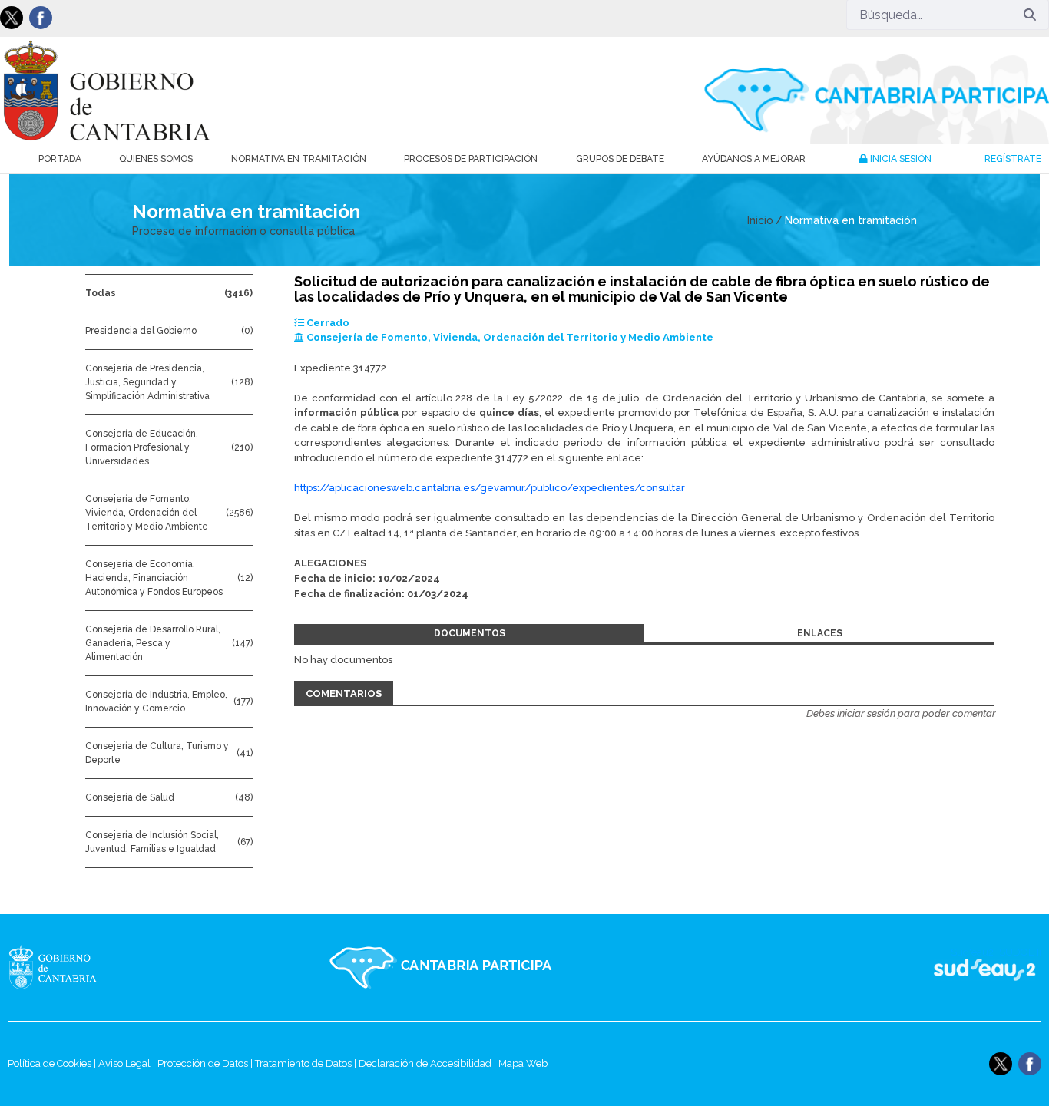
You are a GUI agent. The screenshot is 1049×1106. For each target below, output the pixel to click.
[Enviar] (1030, 14)
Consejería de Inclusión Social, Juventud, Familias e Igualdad (152, 842)
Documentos (469, 633)
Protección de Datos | (206, 1063)
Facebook (40, 17)
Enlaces (819, 633)
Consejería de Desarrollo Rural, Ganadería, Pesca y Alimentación (152, 643)
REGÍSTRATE (1012, 159)
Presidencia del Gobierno (141, 330)
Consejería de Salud (129, 797)
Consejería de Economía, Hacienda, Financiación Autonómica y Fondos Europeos (154, 578)
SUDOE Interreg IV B (975, 967)
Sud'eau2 (834, 967)
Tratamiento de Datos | (307, 1063)
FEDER (1020, 967)
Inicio (760, 220)
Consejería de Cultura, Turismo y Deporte (157, 753)
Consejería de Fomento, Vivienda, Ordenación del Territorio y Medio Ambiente (146, 513)
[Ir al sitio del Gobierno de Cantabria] (85, 967)
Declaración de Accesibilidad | (428, 1063)
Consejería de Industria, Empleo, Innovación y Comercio (156, 701)
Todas (100, 293)
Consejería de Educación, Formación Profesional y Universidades (141, 447)
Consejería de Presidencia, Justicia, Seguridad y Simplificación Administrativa (147, 382)
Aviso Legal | (127, 1063)
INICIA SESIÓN (900, 159)
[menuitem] (59, 159)
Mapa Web (523, 1063)
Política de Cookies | (53, 1063)
